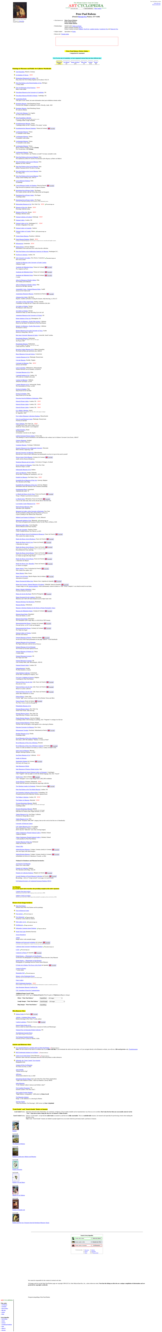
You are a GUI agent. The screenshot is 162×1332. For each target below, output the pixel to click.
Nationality (93, 1251)
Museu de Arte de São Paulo (23, 594)
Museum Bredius (20, 605)
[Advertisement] (87, 41)
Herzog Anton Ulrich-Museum (24, 457)
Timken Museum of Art (22, 814)
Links (3, 1326)
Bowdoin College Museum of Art (25, 349)
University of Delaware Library (24, 823)
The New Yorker (20, 1101)
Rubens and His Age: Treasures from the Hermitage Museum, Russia (30, 1222)
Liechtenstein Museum (22, 132)
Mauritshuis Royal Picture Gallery (25, 190)
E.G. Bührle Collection (22, 410)
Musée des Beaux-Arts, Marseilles (25, 563)
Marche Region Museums (23, 506)
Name (86, 1252)
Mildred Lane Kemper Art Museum (25, 517)
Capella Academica (21, 1022)
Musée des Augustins (21, 529)
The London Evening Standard (24, 1092)
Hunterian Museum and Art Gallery (25, 462)
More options (97, 8)
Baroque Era (82, 17)
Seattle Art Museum (21, 758)
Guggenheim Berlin (21, 99)
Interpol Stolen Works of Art (23, 1025)
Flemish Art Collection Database (24, 873)
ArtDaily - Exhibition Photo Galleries (26, 1017)
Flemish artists (65, 34)
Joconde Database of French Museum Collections (29, 876)
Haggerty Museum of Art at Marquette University (29, 448)
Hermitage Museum (21, 103)
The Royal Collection (21, 254)
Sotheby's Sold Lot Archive (23, 895)
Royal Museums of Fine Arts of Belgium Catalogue (29, 746)
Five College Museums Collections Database (28, 416)
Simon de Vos (114, 29)
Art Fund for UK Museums (23, 863)
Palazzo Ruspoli (20, 701)
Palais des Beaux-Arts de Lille (24, 682)
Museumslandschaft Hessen (23, 623)
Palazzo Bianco (20, 696)
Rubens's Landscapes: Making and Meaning (24, 1156)
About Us (3, 1328)
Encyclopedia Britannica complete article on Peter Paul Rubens (32, 1047)
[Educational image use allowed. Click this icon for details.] (41, 231)
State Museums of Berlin (22, 766)
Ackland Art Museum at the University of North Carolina (31, 262)
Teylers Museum (20, 781)
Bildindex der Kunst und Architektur (25, 942)
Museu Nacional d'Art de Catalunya (25, 597)
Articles (90, 62)
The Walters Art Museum (22, 800)
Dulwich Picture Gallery (22, 401)
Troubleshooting (133, 1049)
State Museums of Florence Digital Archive (27, 769)
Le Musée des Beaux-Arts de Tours (25, 494)
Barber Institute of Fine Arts (23, 318)
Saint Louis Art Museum (22, 750)
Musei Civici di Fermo (22, 576)
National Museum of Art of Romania (25, 642)
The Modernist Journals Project (24, 1033)
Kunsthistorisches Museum (23, 123)
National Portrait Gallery (22, 665)
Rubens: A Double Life (18, 1210)
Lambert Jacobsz (94, 29)
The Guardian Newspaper (23, 1088)
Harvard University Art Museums (25, 452)
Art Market (66, 62)
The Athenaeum (20, 917)
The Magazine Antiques (22, 1097)
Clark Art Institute (20, 367)
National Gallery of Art (22, 223)
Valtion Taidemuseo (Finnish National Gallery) (28, 832)
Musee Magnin (20, 573)
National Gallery (20, 220)
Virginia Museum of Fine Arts (24, 842)
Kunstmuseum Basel (21, 489)
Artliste (18, 937)
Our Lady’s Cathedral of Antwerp (25, 677)
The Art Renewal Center (22, 910)
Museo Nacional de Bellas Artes (24, 581)
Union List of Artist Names (23, 1055)
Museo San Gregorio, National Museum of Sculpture (30, 584)
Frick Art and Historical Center (24, 419)
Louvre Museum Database (23, 180)
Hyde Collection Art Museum (24, 465)
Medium (93, 1249)
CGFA (17, 949)
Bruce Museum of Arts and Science (25, 354)
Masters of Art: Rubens (18, 1195)
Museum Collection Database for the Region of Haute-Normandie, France (35, 608)
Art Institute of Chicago (22, 75)
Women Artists (95, 1252)
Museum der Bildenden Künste (24, 611)
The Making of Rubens (18, 1143)
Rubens (14, 1131)
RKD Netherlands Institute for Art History (27, 1052)
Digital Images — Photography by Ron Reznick (29, 956)
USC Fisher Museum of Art (23, 826)
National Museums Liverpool (23, 656)
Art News (3, 1322)
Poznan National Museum (23, 722)
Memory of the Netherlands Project (25, 976)
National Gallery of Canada (23, 231)
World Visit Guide (21, 931)
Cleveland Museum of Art (23, 372)
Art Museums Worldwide (7, 1324)
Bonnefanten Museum (22, 338)
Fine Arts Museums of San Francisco (26, 87)
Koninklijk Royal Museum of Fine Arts (26, 480)
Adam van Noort (76, 26)
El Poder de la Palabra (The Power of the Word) (28, 965)
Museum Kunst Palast (22, 614)
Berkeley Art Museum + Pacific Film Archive (28, 321)
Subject (86, 1251)
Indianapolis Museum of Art (23, 469)
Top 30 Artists (4, 1318)
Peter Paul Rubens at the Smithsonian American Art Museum (32, 251)
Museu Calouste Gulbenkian (23, 589)
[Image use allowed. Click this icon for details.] (29, 917)
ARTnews (18, 1074)
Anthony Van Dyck (84, 29)
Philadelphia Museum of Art (23, 706)
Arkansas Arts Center (21, 297)
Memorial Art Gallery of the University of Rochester (30, 511)
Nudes (74, 31)
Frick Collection (20, 423)
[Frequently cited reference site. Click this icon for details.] (54, 1047)
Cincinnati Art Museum (22, 363)
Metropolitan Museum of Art (23, 204)
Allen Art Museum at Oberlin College (26, 280)
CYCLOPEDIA (8, 1300)
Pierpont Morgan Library (22, 709)
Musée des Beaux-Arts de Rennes (25, 547)
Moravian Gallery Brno (22, 525)
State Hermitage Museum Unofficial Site (26, 987)
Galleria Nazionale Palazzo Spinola (25, 436)
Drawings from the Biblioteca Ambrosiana (27, 398)
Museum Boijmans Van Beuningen (25, 601)
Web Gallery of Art (21, 922)
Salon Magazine (20, 1083)
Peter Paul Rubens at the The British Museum (28, 789)
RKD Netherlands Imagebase (24, 983)
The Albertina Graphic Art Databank (25, 786)
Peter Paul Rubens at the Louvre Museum (27, 157)
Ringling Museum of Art (22, 733)
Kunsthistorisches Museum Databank (26, 128)
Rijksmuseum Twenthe (22, 730)
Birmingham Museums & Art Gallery (26, 78)
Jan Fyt (80, 27)
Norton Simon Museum (22, 236)
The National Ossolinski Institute (24, 1037)
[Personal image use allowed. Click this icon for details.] (49, 204)
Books (96, 62)
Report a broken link (156, 4)
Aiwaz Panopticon (21, 934)
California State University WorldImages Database (29, 946)
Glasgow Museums (21, 440)
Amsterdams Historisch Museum (24, 294)
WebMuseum (19, 925)
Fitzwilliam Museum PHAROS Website (26, 95)
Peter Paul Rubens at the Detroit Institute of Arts (28, 83)
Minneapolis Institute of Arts (23, 520)
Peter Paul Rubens (21, 906)
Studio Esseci (19, 777)
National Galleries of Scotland (24, 217)
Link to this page (157, 3)
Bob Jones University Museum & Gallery (27, 335)
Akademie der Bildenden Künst (24, 267)
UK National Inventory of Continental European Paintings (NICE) (33, 881)
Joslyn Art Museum (21, 472)
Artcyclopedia (19, 1069)
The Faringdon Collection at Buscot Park (27, 792)
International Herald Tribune (23, 1079)
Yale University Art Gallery (23, 258)
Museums (59, 62)
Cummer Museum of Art (22, 384)
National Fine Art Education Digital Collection (28, 1030)
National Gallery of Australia (23, 228)
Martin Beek (21, 21)
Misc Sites (84, 62)
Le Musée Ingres (20, 499)
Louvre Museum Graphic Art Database (26, 185)
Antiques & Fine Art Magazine (24, 1065)
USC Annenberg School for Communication (28, 990)
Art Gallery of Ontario (22, 306)
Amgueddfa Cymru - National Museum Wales (28, 289)
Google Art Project (21, 968)
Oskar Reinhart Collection (23, 673)
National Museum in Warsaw (23, 637)
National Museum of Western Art (24, 651)
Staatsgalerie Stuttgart (21, 761)
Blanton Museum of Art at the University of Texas (29, 330)
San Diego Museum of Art (23, 755)
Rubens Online (20, 1014)
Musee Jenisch (20, 568)
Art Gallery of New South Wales (24, 301)
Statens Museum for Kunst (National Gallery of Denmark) (31, 772)
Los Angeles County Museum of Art (25, 503)
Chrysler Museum (20, 360)
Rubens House (20, 246)
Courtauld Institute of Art (22, 375)
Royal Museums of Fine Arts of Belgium (27, 738)
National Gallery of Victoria (23, 633)
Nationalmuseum (20, 668)
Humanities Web (20, 973)
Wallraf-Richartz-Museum (23, 849)
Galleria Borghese (20, 429)
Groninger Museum (21, 445)
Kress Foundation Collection (23, 118)
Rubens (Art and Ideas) (18, 1182)
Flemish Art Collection (22, 868)
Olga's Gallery (20, 980)
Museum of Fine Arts (21, 207)
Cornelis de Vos (103, 29)
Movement (87, 1249)
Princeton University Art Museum (25, 727)
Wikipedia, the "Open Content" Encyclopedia (28, 1060)
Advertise (4, 1330)
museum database (33, 586)
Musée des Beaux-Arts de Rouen (24, 559)
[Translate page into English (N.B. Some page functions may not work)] (51, 128)
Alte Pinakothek (20, 71)
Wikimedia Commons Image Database (26, 928)
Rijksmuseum (19, 243)
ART (2, 1300)
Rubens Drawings (17, 1169)
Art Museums (4, 1304)
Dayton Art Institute (21, 389)
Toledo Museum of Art (22, 819)
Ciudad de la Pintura (21, 953)
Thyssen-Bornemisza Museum (24, 803)
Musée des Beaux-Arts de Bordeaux (25, 539)
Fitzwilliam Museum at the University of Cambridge (30, 92)
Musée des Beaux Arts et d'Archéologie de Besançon (30, 534)
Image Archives (75, 62)
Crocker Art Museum (21, 380)
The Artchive (19, 914)
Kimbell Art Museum (21, 477)
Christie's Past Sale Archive (23, 891)
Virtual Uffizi (19, 846)
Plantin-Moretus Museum (22, 718)
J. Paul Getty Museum (22, 113)
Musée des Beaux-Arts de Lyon (24, 542)
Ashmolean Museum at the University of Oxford (29, 315)
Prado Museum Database (22, 239)
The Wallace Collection (22, 797)
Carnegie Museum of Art (22, 357)
